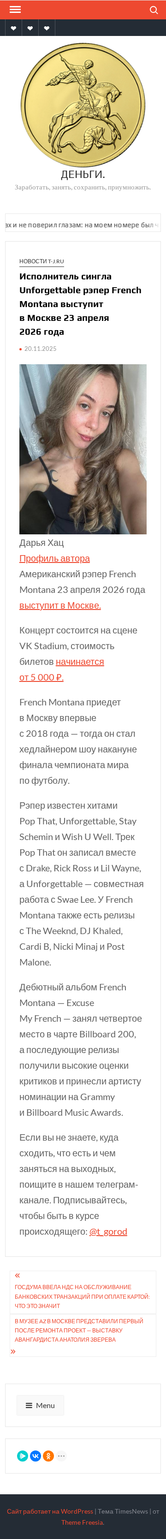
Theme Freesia (82, 1522)
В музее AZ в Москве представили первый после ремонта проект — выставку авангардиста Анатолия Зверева (79, 1331)
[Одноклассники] (48, 1456)
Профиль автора (54, 557)
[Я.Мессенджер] (22, 1456)
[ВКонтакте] (35, 1456)
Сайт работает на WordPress (50, 1511)
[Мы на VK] (30, 27)
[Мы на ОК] (14, 27)
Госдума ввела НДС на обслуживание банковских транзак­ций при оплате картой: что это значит (82, 1296)
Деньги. (83, 174)
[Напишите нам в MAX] (47, 27)
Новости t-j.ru (41, 261)
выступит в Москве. (60, 604)
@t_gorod (108, 1231)
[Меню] (14, 9)
